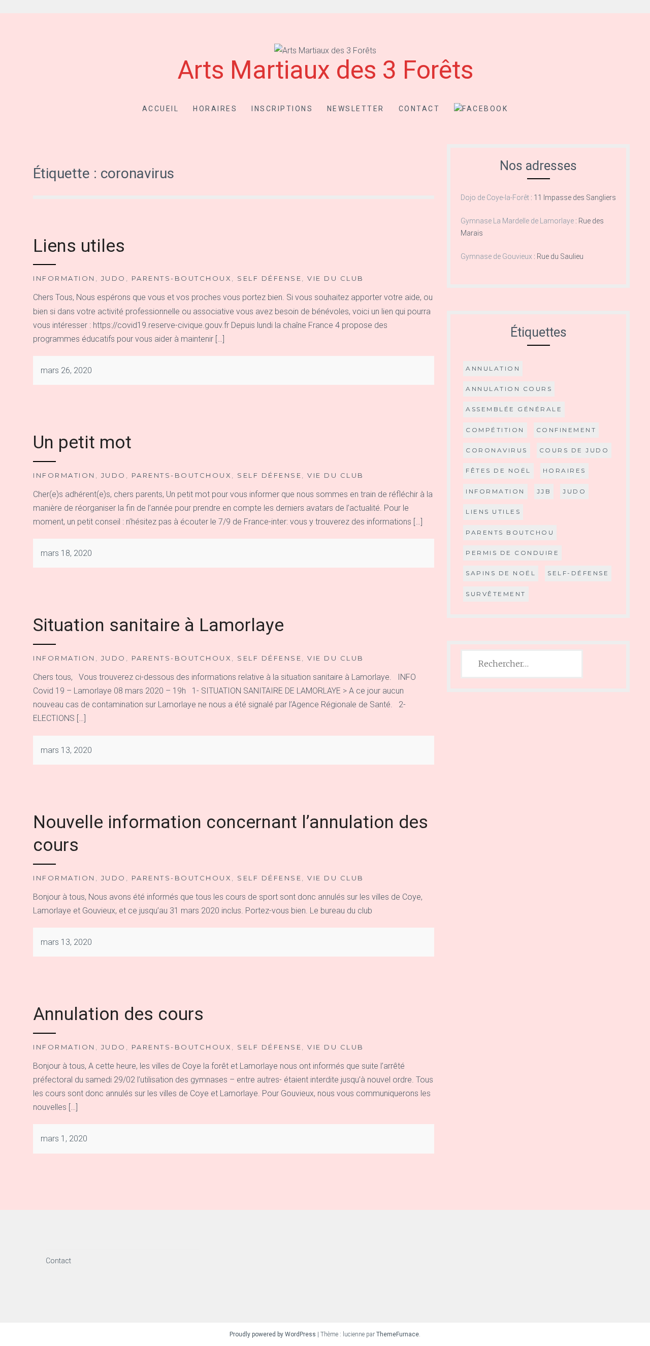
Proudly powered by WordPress (273, 1334)
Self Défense (269, 278)
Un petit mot (82, 442)
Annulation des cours (118, 1014)
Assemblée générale (514, 409)
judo (574, 491)
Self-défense (578, 573)
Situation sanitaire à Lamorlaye (158, 625)
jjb (544, 491)
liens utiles (493, 511)
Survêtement (496, 594)
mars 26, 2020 (66, 370)
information (495, 491)
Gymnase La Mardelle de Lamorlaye (517, 221)
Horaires (215, 109)
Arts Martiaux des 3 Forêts (325, 70)
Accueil (160, 109)
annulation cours (509, 388)
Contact (419, 109)
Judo (113, 278)
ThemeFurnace (397, 1334)
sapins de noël (501, 573)
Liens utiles (79, 246)
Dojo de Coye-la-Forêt (495, 197)
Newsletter (355, 109)
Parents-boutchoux (182, 278)
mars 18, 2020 (66, 553)
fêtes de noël (498, 470)
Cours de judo (574, 450)
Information (64, 278)
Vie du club (335, 278)
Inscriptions (282, 109)
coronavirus (497, 450)
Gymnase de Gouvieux (496, 256)
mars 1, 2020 (64, 1138)
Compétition (495, 430)
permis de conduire (512, 552)
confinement (566, 430)
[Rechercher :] (522, 664)
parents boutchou (510, 532)
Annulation (493, 368)
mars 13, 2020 (66, 750)
